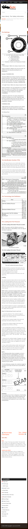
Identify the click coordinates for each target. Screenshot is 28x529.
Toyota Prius (4, 516)
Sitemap (15, 2)
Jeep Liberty (4, 18)
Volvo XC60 (5, 507)
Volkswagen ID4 (5, 513)
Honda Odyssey (6, 509)
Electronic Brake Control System (7, 433)
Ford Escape (5, 483)
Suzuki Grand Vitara (7, 503)
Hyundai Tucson (6, 488)
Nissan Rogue (5, 499)
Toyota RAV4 (5, 505)
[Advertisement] (14, 26)
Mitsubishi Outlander (7, 496)
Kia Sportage (5, 492)
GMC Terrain (5, 486)
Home (3, 2)
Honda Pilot (4, 511)
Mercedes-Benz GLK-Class (8, 494)
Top (11, 2)
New (7, 2)
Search (20, 2)
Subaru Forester (6, 501)
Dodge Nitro (5, 481)
